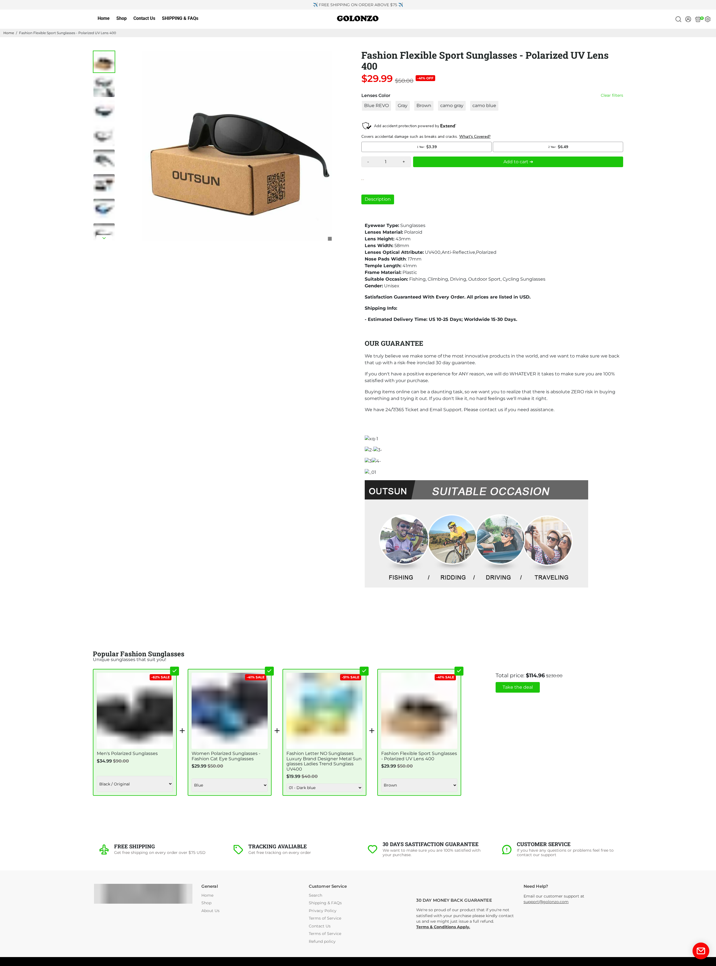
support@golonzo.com (546, 901)
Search (315, 895)
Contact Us (144, 18)
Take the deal (518, 687)
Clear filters (612, 95)
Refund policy (322, 941)
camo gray (451, 105)
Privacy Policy (322, 911)
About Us (210, 911)
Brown (423, 105)
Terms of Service (325, 918)
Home (104, 18)
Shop (121, 18)
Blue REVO (376, 105)
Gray (403, 105)
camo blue (484, 105)
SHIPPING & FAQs (180, 18)
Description (378, 199)
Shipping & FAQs (325, 903)
